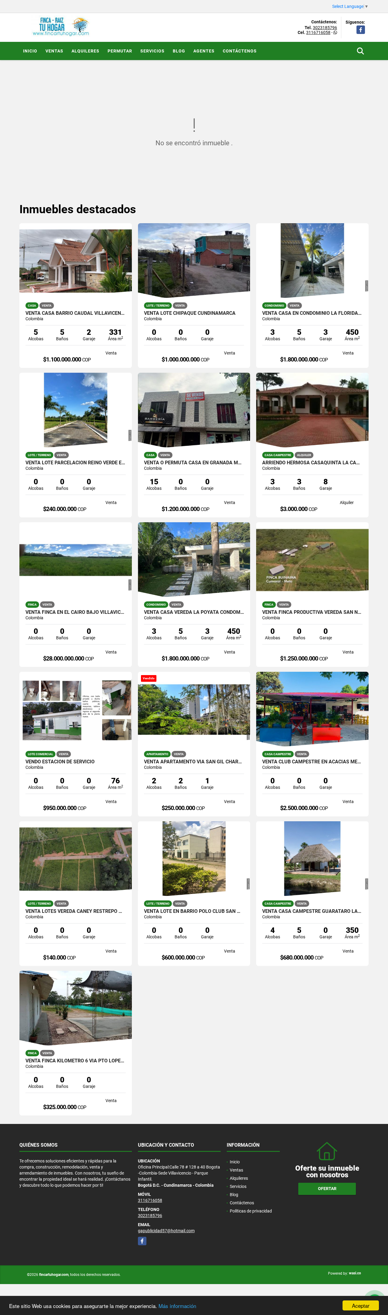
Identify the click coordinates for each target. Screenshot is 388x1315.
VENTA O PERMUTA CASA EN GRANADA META (194, 462)
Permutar (120, 51)
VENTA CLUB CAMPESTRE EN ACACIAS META (312, 761)
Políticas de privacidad (251, 1211)
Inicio (30, 51)
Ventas (54, 51)
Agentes (204, 51)
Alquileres (85, 51)
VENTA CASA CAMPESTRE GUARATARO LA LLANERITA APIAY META (312, 911)
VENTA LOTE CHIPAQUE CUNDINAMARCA (190, 313)
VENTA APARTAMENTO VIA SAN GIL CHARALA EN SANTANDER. (194, 761)
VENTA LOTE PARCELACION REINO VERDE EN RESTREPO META (75, 462)
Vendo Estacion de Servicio (60, 761)
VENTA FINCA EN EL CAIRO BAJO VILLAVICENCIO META (75, 612)
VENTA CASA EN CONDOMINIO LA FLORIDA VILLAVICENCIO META (312, 313)
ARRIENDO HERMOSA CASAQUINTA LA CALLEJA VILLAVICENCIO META (312, 462)
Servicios (152, 51)
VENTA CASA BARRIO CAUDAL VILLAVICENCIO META (75, 313)
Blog (179, 51)
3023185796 (325, 27)
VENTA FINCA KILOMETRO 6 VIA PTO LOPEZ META (75, 1060)
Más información (177, 1306)
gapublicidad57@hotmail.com (166, 1230)
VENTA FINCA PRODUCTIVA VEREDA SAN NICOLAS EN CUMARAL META (312, 612)
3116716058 (318, 32)
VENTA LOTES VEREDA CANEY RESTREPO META (75, 911)
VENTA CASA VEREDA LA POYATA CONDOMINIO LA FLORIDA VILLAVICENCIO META (194, 612)
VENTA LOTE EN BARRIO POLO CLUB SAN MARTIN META (194, 911)
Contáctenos (240, 51)
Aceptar (361, 1305)
